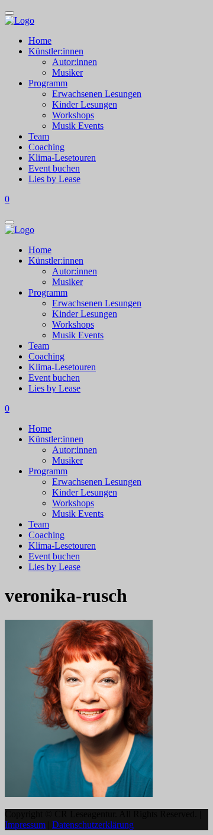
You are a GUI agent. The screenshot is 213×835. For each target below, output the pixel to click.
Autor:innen (74, 62)
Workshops (73, 115)
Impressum (25, 825)
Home (39, 40)
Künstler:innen (55, 51)
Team (38, 136)
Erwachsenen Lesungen (96, 94)
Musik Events (78, 126)
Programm (47, 83)
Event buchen (54, 168)
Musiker (67, 72)
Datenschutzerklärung (93, 825)
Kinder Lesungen (84, 104)
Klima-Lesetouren (62, 158)
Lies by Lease (54, 179)
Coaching (46, 147)
